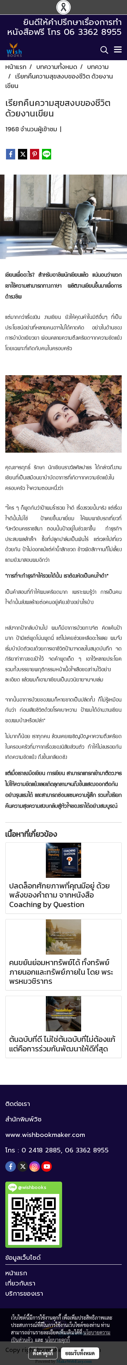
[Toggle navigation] (118, 50)
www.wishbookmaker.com (45, 1135)
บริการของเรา (24, 1293)
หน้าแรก (16, 1273)
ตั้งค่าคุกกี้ (43, 1353)
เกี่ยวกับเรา (20, 1283)
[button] (102, 50)
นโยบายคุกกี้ (57, 1339)
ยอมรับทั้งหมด (80, 1353)
